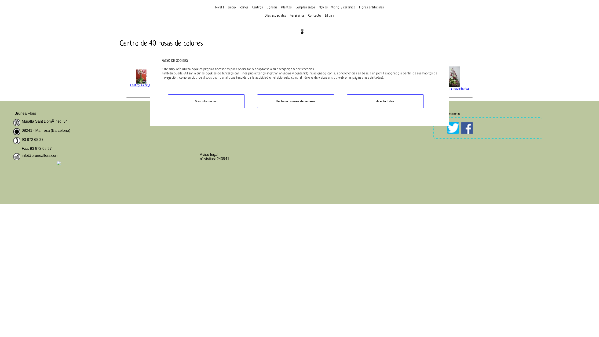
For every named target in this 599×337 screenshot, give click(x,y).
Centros (257, 8)
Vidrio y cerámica (343, 8)
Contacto (314, 16)
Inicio (232, 8)
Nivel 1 (219, 8)
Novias (323, 8)
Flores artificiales (371, 8)
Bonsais (272, 8)
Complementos (305, 8)
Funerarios (297, 16)
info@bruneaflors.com (40, 156)
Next (306, 24)
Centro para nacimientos (452, 89)
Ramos (244, 8)
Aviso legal (209, 155)
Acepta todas (385, 101)
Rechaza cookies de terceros (295, 101)
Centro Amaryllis (141, 86)
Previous (292, 24)
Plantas (286, 8)
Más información (206, 101)
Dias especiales (275, 16)
